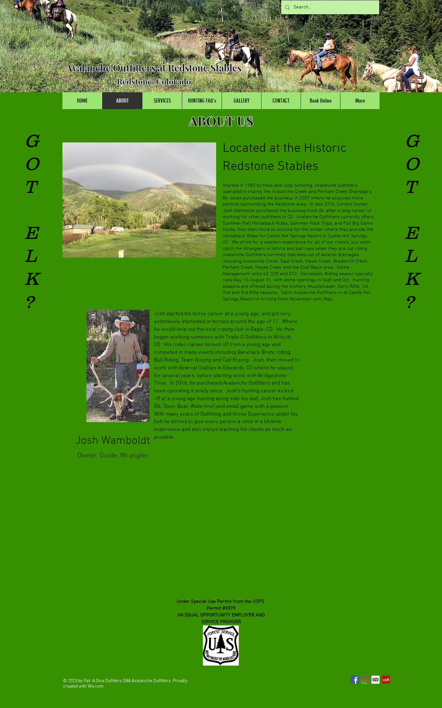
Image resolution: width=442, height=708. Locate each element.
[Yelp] (386, 680)
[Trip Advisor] (375, 680)
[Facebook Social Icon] (355, 680)
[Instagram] (365, 680)
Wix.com (96, 686)
